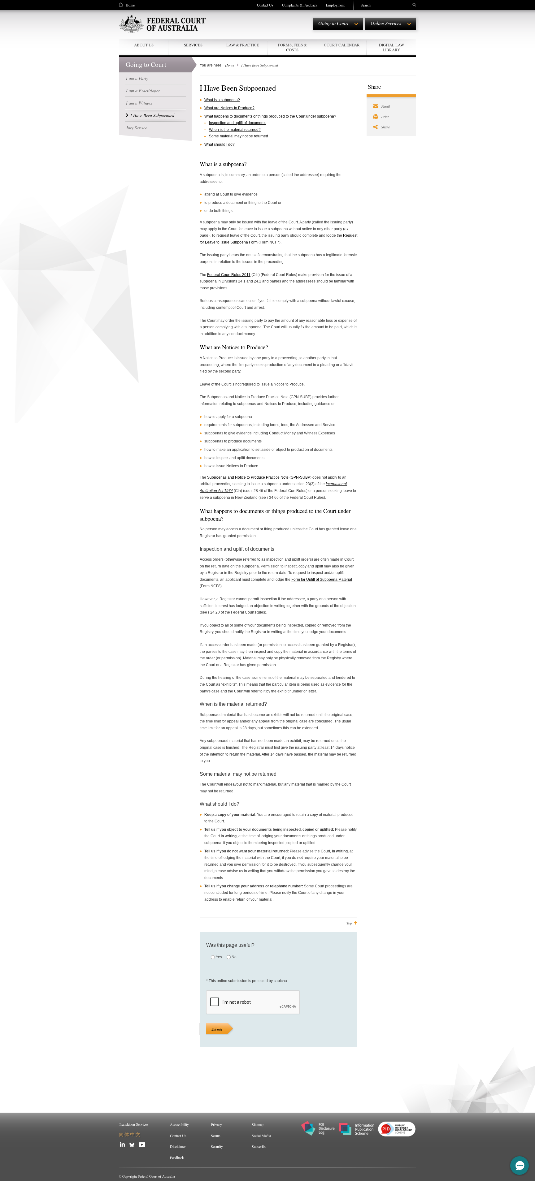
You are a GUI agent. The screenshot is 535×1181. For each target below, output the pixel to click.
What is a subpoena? (222, 100)
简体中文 (130, 1134)
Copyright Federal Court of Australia (148, 1176)
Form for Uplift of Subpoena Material (321, 579)
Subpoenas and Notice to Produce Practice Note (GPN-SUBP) (259, 477)
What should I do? (219, 144)
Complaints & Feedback (299, 4)
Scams (215, 1135)
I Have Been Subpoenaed (152, 115)
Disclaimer (178, 1146)
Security (217, 1146)
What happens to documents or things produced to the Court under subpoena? (270, 116)
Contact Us (265, 4)
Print (385, 116)
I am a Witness (139, 103)
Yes (219, 957)
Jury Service (136, 128)
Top (349, 923)
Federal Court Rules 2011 (228, 275)
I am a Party (137, 78)
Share (385, 126)
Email (385, 106)
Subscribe (259, 1146)
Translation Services (133, 1124)
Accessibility (179, 1124)
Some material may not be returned (238, 136)
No (234, 957)
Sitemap (257, 1124)
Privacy (216, 1124)
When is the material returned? (235, 129)
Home (130, 4)
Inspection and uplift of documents (237, 123)
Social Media (261, 1135)
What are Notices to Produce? (229, 108)
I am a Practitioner (143, 90)
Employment (335, 4)
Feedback (177, 1157)
